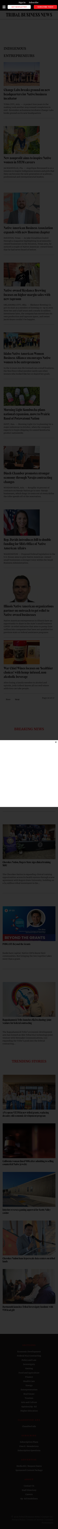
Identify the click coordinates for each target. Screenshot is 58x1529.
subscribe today (45, 7)
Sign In (22, 2)
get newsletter (19, 7)
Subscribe (33, 2)
